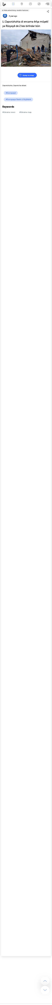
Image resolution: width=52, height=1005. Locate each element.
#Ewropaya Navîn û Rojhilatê (18, 99)
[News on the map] (5, 4)
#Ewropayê (11, 93)
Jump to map (28, 75)
